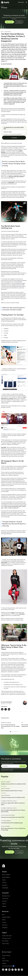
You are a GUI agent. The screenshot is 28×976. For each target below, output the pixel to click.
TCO (22, 722)
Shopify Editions (6, 877)
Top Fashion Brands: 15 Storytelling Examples (12, 822)
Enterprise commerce (6, 722)
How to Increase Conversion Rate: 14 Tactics (11, 790)
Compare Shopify (6, 917)
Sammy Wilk (4, 562)
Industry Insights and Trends (8, 815)
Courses (4, 922)
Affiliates (4, 906)
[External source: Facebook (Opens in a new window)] (2, 709)
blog (2, 31)
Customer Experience (6, 820)
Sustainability (5, 887)
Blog (3, 914)
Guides (3, 919)
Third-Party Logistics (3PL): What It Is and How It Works (13, 803)
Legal (3, 958)
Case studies (8, 31)
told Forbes (11, 182)
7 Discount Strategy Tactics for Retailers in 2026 (13, 797)
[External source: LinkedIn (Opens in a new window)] (9, 709)
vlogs (12, 612)
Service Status (5, 943)
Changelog (4, 927)
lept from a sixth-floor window (16, 176)
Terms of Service (6, 955)
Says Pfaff (3, 447)
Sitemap (4, 963)
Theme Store (5, 898)
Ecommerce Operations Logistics (9, 800)
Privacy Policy (5, 960)
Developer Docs (6, 896)
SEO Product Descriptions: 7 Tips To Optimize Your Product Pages (13, 829)
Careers (4, 880)
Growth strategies (5, 788)
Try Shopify (19, 22)
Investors (4, 882)
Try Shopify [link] (14, 137)
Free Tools (4, 925)
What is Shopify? (6, 874)
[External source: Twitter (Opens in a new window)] (5, 709)
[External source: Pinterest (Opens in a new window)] (22, 970)
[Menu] (26, 2)
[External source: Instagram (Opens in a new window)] (12, 970)
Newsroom (4, 885)
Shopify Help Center (7, 935)
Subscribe (22, 766)
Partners (4, 903)
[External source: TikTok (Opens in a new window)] (16, 970)
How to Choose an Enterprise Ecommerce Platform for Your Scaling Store (10, 726)
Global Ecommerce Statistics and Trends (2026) (12, 817)
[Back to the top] (3, 865)
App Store (4, 901)
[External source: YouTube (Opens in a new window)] (9, 970)
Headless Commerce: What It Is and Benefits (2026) (13, 784)
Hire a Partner (5, 941)
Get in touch (21, 2)
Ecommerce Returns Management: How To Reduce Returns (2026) (13, 810)
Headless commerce (5, 781)
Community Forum (6, 938)
